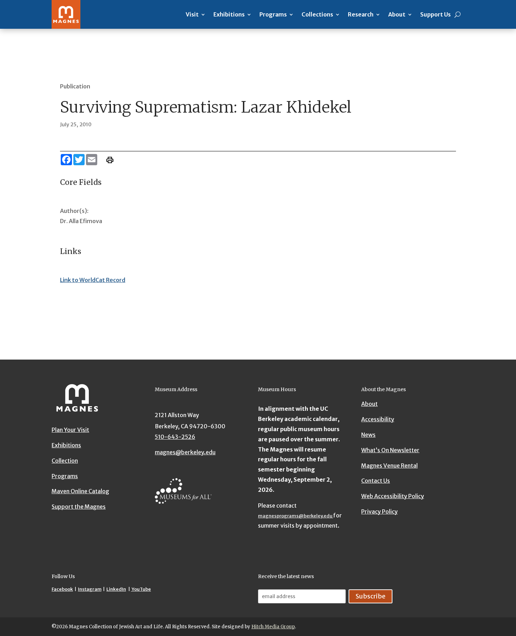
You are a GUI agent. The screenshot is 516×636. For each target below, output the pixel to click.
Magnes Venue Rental (389, 465)
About (396, 14)
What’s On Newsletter (390, 449)
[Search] (458, 14)
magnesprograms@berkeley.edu (295, 516)
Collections (317, 14)
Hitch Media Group (273, 627)
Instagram (89, 589)
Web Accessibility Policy (392, 496)
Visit (192, 14)
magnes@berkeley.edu (185, 452)
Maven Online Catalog (80, 491)
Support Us (435, 14)
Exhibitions (229, 14)
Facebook (62, 589)
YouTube (141, 589)
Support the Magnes (79, 506)
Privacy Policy (379, 511)
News (368, 434)
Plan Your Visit (70, 429)
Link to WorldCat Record (92, 279)
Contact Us (375, 480)
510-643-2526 (175, 436)
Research (360, 14)
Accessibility (377, 419)
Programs (273, 14)
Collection (65, 460)
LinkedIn (116, 589)
